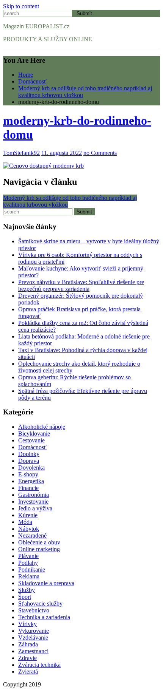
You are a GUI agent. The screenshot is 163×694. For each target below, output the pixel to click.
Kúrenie (28, 515)
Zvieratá (28, 671)
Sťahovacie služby (40, 603)
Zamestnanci (33, 651)
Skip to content (21, 6)
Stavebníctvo (33, 610)
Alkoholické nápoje (41, 427)
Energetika (31, 481)
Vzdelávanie (33, 637)
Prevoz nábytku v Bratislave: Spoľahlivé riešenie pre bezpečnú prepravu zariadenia (81, 285)
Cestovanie (31, 440)
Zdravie (27, 658)
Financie (28, 488)
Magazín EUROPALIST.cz (36, 26)
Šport (24, 597)
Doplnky (28, 454)
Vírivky (27, 624)
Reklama (28, 576)
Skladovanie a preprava (46, 583)
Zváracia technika (39, 665)
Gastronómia (33, 495)
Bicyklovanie (34, 433)
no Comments (100, 153)
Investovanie (33, 501)
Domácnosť (32, 447)
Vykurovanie (33, 631)
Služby (26, 590)
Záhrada (28, 644)
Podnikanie (31, 569)
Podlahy (28, 563)
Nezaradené (32, 535)
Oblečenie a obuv (39, 542)
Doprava (28, 461)
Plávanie (28, 556)
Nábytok (28, 529)
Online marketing (39, 549)
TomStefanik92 (21, 153)
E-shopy (28, 474)
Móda (25, 522)
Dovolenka (31, 467)
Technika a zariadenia (44, 617)
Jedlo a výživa (35, 508)
